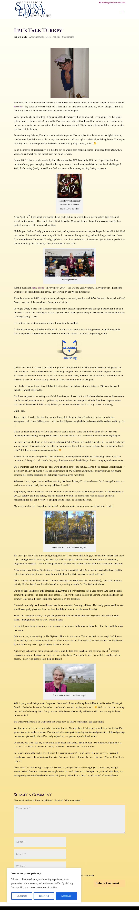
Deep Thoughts (53, 37)
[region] (44, 885)
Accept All (66, 896)
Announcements (36, 37)
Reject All (44, 896)
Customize (22, 896)
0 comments (68, 37)
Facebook (18, 107)
